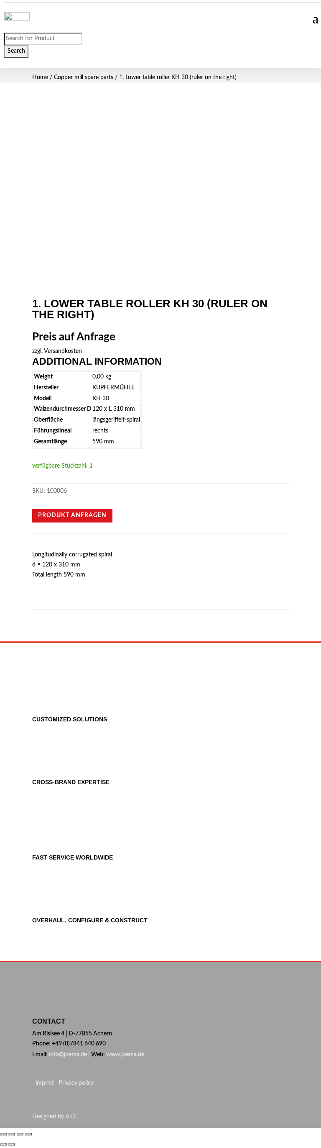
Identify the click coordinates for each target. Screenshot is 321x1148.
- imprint (43, 1083)
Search (16, 51)
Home (40, 77)
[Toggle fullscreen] (20, 1134)
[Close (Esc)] (3, 1134)
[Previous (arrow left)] (3, 1144)
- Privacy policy (74, 1083)
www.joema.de (125, 1055)
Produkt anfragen (72, 515)
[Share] (11, 1134)
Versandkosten (63, 351)
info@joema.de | (69, 1055)
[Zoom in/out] (28, 1134)
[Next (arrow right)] (11, 1144)
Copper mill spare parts (83, 77)
